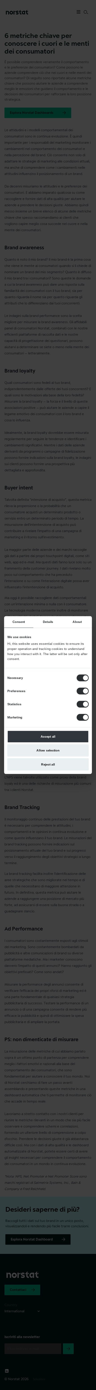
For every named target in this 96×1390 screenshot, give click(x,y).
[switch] (83, 691)
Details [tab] (48, 622)
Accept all (48, 736)
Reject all (48, 764)
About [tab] (77, 622)
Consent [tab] (19, 622)
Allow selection (47, 750)
